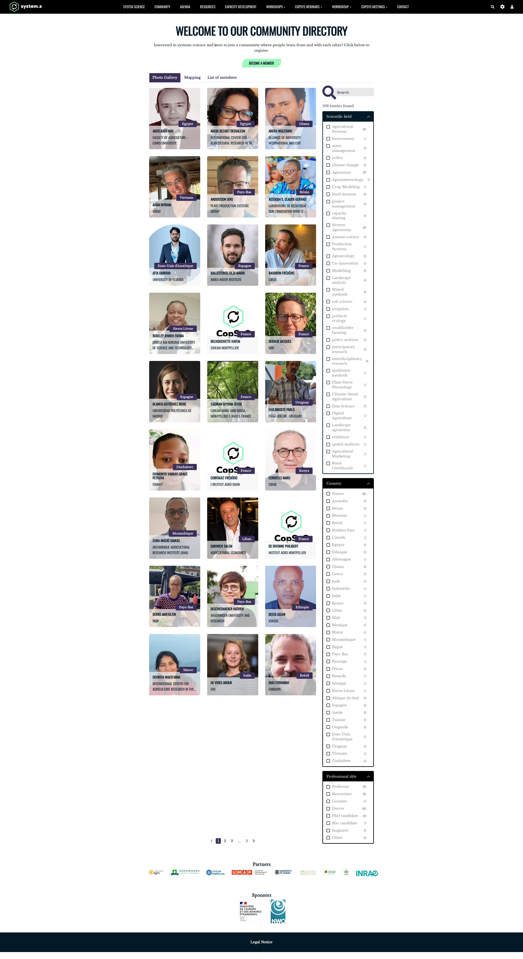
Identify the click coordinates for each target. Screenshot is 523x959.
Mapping (192, 77)
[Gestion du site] (502, 7)
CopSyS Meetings (373, 6)
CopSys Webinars (307, 6)
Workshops (274, 6)
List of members (222, 77)
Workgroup (340, 6)
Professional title (341, 776)
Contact (403, 6)
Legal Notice (261, 942)
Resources (207, 6)
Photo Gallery (164, 77)
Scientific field (339, 116)
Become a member (261, 63)
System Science (134, 6)
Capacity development (240, 6)
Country (333, 483)
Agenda (185, 6)
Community (162, 6)
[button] (512, 7)
